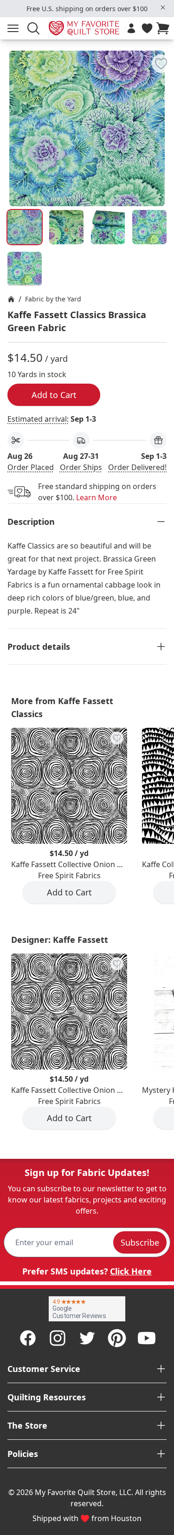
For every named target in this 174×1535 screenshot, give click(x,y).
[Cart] (164, 28)
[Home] (11, 299)
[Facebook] (28, 1338)
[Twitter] (87, 1338)
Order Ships (81, 467)
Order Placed (30, 467)
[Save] (161, 63)
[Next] (163, 113)
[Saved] (147, 28)
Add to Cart (54, 394)
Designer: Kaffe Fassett (59, 939)
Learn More (96, 497)
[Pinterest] (117, 1338)
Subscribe (140, 1242)
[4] (24, 269)
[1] (66, 227)
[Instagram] (57, 1338)
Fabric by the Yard (53, 298)
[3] (149, 227)
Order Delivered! (137, 467)
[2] (108, 227)
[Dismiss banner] (163, 7)
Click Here (131, 1271)
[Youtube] (146, 1338)
